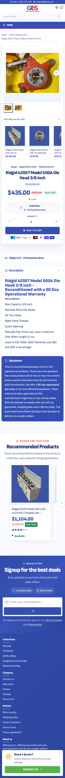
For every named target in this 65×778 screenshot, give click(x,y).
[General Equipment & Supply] (32, 9)
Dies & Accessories (18, 34)
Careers (6, 689)
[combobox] (30, 16)
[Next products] (61, 503)
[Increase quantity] (56, 222)
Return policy (9, 712)
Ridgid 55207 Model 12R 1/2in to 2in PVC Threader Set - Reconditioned (29, 511)
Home (4, 34)
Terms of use (9, 727)
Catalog (6, 694)
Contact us (8, 679)
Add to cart (34, 230)
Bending (7, 646)
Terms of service (53, 620)
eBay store (8, 684)
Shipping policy (10, 717)
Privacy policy (35, 624)
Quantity (32, 216)
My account (9, 699)
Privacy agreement (12, 732)
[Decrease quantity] (9, 222)
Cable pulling (9, 655)
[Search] (59, 16)
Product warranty (12, 722)
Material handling (11, 665)
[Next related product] (58, 119)
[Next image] (56, 73)
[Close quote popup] (59, 754)
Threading (8, 650)
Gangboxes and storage (15, 660)
